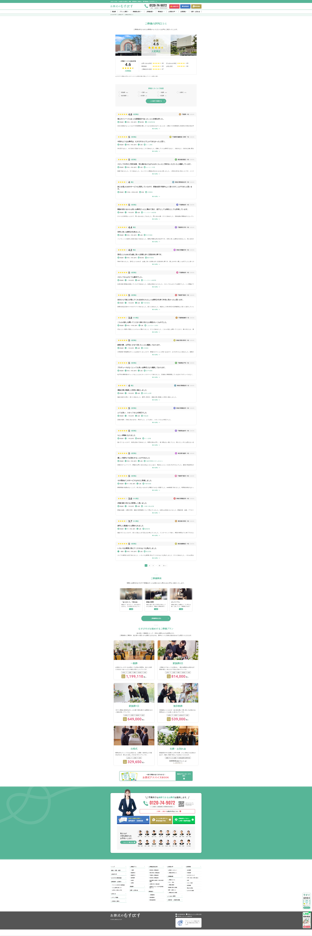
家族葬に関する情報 (172, 887)
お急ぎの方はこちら (167, 811)
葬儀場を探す (137, 11)
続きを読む (155, 128)
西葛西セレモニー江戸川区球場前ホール (156, 887)
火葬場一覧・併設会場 (154, 884)
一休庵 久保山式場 (148, 506)
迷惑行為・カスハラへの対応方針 (184, 916)
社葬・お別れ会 (195, 11)
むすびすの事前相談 (116, 878)
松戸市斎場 (149, 370)
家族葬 (114, 11)
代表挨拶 (189, 872)
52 (159, 565)
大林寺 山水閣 (147, 393)
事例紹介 (160, 11)
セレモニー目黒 (150, 167)
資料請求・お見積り (116, 881)
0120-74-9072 (158, 5)
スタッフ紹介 (190, 883)
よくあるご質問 (171, 896)
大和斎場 (150, 192)
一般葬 (132, 870)
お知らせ (113, 893)
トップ (113, 866)
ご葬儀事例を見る (156, 618)
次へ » (164, 565)
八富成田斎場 (151, 122)
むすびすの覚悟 (190, 890)
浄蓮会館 (145, 416)
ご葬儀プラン (133, 866)
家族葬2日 (133, 872)
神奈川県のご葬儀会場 (154, 872)
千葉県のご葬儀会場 (154, 875)
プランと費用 (123, 11)
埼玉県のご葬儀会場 (154, 877)
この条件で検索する (156, 101)
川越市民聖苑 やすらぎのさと (154, 461)
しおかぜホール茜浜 (152, 325)
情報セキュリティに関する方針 (195, 914)
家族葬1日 (133, 875)
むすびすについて (191, 875)
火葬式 (132, 883)
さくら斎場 (149, 144)
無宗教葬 (133, 877)
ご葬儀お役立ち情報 (172, 892)
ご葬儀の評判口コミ (172, 872)
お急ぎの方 (175, 6)
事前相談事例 (152, 900)
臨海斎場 (147, 529)
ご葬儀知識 (149, 11)
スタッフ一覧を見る (128, 842)
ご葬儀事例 (152, 895)
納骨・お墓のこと (172, 890)
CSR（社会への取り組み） (193, 877)
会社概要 (189, 870)
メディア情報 (114, 897)
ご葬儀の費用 (171, 885)
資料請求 (186, 6)
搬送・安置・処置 (115, 870)
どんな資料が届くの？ (117, 887)
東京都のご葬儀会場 (154, 870)
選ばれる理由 (190, 888)
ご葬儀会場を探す (153, 866)
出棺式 (132, 880)
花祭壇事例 (152, 897)
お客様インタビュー (172, 870)
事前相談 (197, 6)
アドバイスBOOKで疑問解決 (118, 885)
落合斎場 (148, 551)
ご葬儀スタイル (171, 879)
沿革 (188, 880)
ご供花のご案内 (115, 901)
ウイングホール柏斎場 (149, 212)
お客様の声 (171, 11)
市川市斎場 (149, 235)
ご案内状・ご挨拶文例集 (173, 900)
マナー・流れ (171, 882)
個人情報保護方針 (181, 914)
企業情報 (183, 11)
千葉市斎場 (146, 303)
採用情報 (189, 885)
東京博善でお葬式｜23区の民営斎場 (156, 881)
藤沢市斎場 (150, 257)
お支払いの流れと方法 (117, 890)
